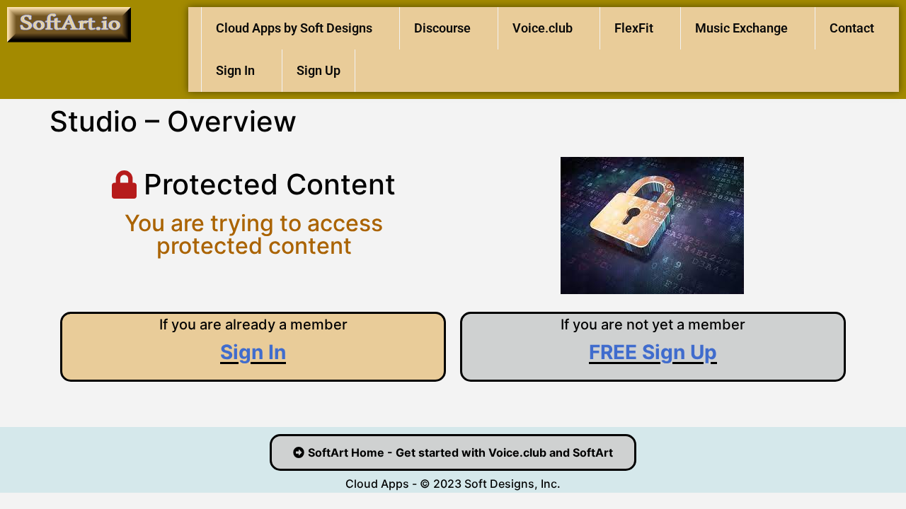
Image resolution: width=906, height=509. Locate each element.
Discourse (442, 28)
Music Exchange (741, 28)
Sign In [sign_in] (253, 352)
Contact (852, 28)
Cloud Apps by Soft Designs (294, 28)
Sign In (235, 70)
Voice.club (542, 28)
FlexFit (633, 28)
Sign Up (318, 70)
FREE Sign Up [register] (653, 352)
